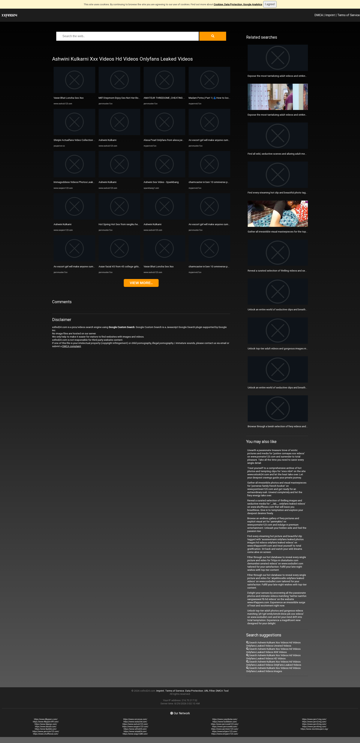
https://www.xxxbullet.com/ (135, 721)
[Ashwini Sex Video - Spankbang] (164, 176)
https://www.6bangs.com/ (45, 724)
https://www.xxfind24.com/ (135, 729)
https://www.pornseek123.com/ (224, 724)
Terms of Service (348, 15)
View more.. (141, 283)
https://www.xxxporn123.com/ (135, 726)
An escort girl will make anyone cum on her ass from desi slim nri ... (90, 266)
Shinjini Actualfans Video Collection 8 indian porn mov (83, 140)
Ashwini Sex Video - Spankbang (161, 182)
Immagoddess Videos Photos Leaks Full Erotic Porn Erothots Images (92, 182)
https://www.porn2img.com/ (314, 721)
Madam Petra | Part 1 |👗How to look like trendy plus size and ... (224, 97)
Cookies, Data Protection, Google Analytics (238, 4)
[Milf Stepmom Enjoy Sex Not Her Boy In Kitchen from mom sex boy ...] (119, 92)
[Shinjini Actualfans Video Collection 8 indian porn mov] (74, 134)
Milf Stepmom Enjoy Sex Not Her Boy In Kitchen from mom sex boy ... (137, 97)
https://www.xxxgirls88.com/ (135, 734)
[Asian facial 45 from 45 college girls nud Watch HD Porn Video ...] (119, 260)
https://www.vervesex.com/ (135, 719)
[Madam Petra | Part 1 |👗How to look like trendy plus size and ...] (209, 92)
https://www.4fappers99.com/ (46, 721)
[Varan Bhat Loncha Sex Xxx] (74, 92)
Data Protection (194, 690)
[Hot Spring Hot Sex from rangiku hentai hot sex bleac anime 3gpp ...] (119, 218)
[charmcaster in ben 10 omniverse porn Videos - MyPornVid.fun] (209, 176)
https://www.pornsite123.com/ (45, 731)
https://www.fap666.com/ (46, 729)
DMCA (318, 15)
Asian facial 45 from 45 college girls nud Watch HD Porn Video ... (134, 266)
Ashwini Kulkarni (62, 224)
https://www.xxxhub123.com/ (135, 724)
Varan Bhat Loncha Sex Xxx (69, 97)
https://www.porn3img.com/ (314, 724)
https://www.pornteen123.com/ (224, 729)
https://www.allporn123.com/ (224, 731)
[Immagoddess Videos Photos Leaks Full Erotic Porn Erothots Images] (74, 176)
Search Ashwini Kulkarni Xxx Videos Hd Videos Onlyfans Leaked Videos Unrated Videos (273, 644)
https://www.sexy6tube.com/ (224, 719)
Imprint (330, 15)
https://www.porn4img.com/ (314, 726)
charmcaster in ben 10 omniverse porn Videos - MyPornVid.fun (223, 182)
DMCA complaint (71, 346)
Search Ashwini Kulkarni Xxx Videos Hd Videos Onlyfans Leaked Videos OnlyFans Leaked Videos (273, 663)
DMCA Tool (222, 690)
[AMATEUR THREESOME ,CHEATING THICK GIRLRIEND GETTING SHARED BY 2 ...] (164, 92)
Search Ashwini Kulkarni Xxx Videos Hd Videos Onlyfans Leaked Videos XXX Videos (273, 650)
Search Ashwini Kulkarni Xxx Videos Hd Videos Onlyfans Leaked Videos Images (273, 669)
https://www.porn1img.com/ (314, 719)
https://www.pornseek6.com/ (224, 726)
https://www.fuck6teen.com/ (224, 721)
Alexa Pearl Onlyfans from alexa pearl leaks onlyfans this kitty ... (179, 140)
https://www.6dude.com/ (45, 726)
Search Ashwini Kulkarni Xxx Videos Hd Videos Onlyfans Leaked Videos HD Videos (273, 657)
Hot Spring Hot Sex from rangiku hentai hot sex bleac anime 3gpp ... (136, 224)
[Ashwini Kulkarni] (74, 218)
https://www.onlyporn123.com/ (224, 734)
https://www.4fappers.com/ (46, 719)
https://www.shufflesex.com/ (45, 734)
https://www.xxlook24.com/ (135, 731)
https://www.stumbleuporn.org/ (314, 729)
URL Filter (209, 690)
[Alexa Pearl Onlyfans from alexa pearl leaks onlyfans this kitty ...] (164, 134)
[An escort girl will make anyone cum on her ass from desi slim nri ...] (74, 260)
